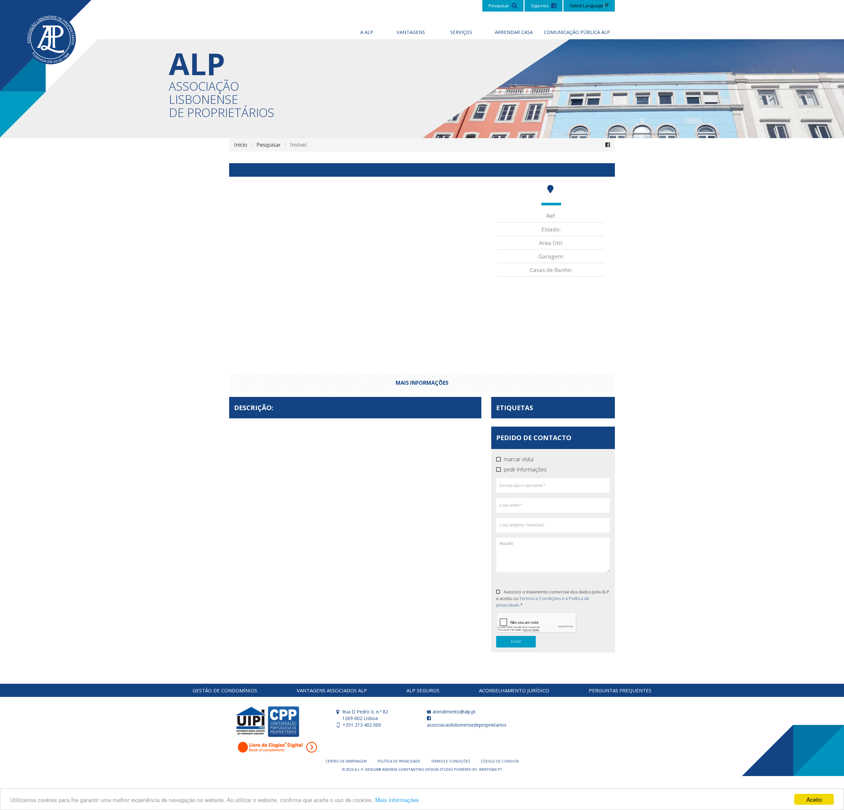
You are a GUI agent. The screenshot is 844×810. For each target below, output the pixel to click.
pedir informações (525, 469)
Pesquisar (499, 6)
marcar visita (518, 459)
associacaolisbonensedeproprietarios (466, 725)
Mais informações (397, 799)
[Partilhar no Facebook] (607, 144)
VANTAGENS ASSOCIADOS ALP (332, 690)
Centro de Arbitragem (346, 761)
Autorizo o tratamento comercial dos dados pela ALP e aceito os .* (552, 598)
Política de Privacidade (399, 761)
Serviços (461, 32)
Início (240, 144)
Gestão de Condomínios (225, 690)
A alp (366, 32)
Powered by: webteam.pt (478, 769)
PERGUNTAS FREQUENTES (620, 690)
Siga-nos (540, 6)
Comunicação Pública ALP (577, 32)
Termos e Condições (451, 761)
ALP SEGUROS (423, 690)
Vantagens (411, 32)
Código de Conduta (500, 761)
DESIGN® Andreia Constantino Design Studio (409, 769)
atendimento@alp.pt (453, 711)
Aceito (814, 799)
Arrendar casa (514, 32)
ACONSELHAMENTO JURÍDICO (514, 690)
